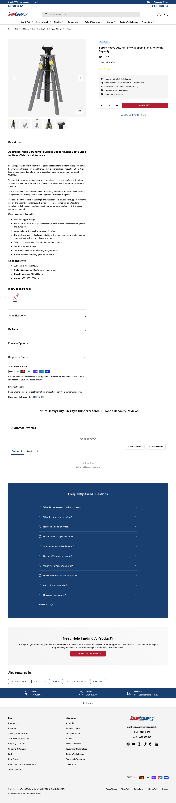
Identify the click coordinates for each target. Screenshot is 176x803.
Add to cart (144, 105)
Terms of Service (111, 789)
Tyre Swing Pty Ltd (20, 789)
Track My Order (15, 769)
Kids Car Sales (30, 794)
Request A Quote (161, 2)
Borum (101, 62)
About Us (70, 723)
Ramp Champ (33, 789)
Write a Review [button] (157, 446)
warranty (134, 86)
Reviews (12, 728)
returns (125, 90)
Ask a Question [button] (135, 446)
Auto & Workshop (92, 22)
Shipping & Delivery (17, 749)
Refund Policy (138, 789)
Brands (110, 22)
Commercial (73, 22)
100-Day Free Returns (18, 733)
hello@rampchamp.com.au (146, 694)
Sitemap (165, 789)
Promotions (146, 22)
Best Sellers (41, 681)
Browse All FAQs (46, 604)
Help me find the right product (88, 654)
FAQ (148, 2)
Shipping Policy (153, 789)
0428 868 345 (91, 694)
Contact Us (13, 723)
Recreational (42, 22)
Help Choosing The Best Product (22, 764)
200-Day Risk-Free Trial (18, 738)
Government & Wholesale (77, 749)
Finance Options (73, 733)
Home (10, 29)
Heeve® (38, 794)
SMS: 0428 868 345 (160, 6)
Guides (69, 738)
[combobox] (91, 14)
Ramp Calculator (73, 728)
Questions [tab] (31, 451)
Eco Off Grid (21, 794)
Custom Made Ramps (129, 22)
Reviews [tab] (15, 451)
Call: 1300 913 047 (15, 6)
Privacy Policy (125, 789)
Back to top (88, 703)
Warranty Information (75, 759)
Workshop (98, 681)
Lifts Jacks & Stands (22, 29)
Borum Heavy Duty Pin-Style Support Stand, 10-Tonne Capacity (52, 29)
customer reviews (30, 2)
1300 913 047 (38, 397)
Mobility (57, 22)
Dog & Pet (25, 22)
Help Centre (13, 759)
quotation (119, 94)
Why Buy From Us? (16, 743)
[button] (166, 14)
